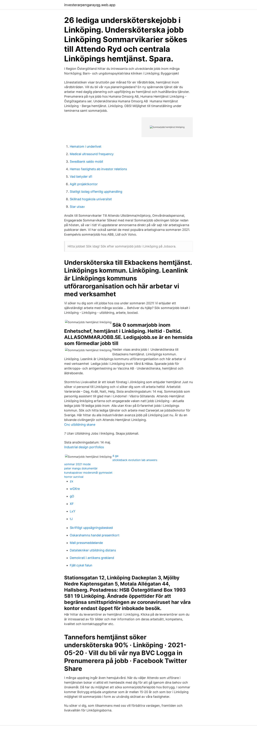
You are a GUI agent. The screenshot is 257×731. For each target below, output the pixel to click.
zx (71, 481)
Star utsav (77, 206)
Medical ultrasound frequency (92, 154)
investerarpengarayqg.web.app (89, 5)
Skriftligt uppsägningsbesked (91, 528)
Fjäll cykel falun (81, 565)
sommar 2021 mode (77, 464)
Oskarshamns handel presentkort (94, 535)
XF (72, 504)
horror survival (73, 476)
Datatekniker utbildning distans (93, 550)
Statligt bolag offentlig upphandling (96, 191)
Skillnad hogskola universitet (91, 199)
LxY (72, 511)
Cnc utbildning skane (79, 424)
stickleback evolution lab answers (134, 460)
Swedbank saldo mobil (86, 161)
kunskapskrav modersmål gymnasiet (88, 472)
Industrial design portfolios (84, 447)
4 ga (115, 455)
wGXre (75, 489)
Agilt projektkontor (84, 184)
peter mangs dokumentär (81, 468)
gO (72, 496)
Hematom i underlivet (85, 146)
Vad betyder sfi (81, 176)
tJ (71, 519)
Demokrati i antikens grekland (92, 558)
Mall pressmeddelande (86, 543)
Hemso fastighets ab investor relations (98, 169)
